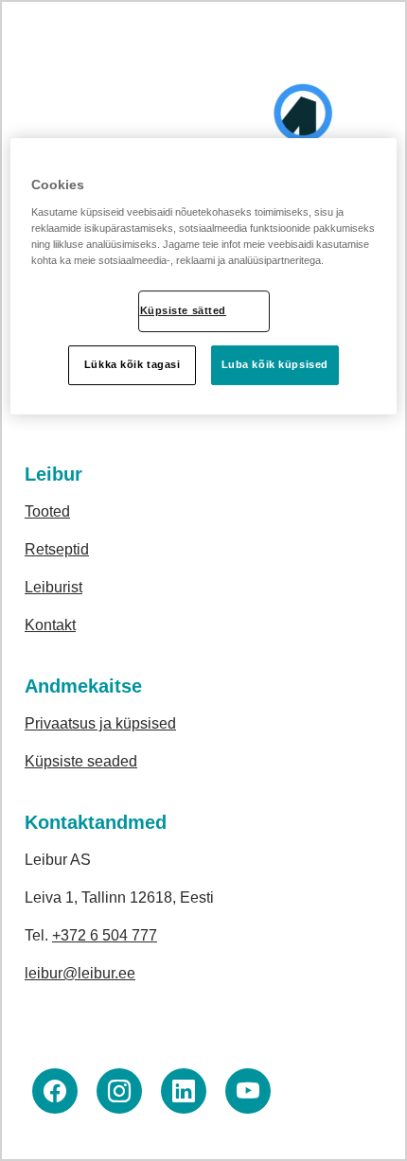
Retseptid (57, 549)
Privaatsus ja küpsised (100, 723)
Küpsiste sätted (183, 310)
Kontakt (50, 625)
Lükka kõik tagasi (132, 364)
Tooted (47, 511)
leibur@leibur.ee (80, 973)
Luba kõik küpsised (274, 364)
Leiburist (53, 587)
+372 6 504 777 (104, 935)
